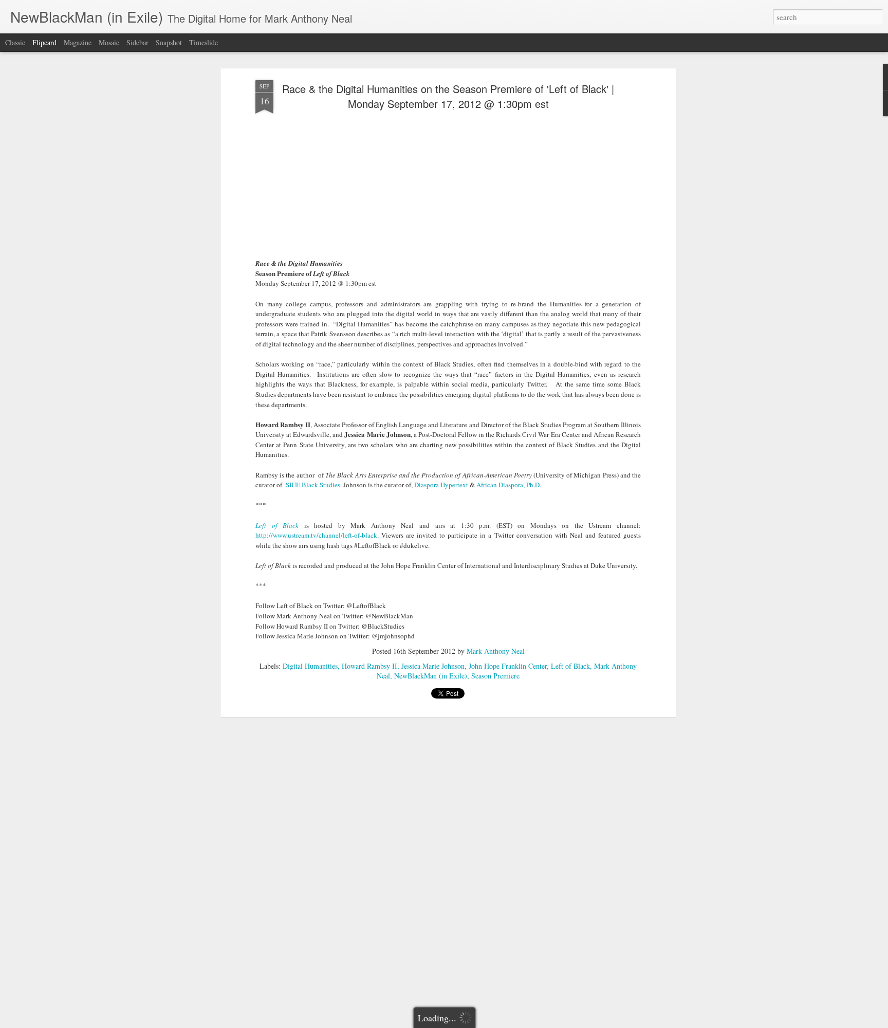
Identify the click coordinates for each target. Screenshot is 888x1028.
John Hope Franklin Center (508, 666)
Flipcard (44, 42)
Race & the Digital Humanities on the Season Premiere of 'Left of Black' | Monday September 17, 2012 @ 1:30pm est (448, 96)
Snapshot (169, 42)
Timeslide (203, 42)
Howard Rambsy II (369, 666)
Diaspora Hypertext (441, 484)
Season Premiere (495, 676)
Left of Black (570, 666)
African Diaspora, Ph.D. (508, 484)
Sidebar (137, 42)
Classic (15, 42)
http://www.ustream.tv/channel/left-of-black (316, 535)
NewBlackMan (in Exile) (430, 676)
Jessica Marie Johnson (433, 666)
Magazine (77, 42)
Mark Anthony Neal (496, 651)
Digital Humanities (310, 666)
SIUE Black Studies (313, 484)
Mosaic (109, 42)
